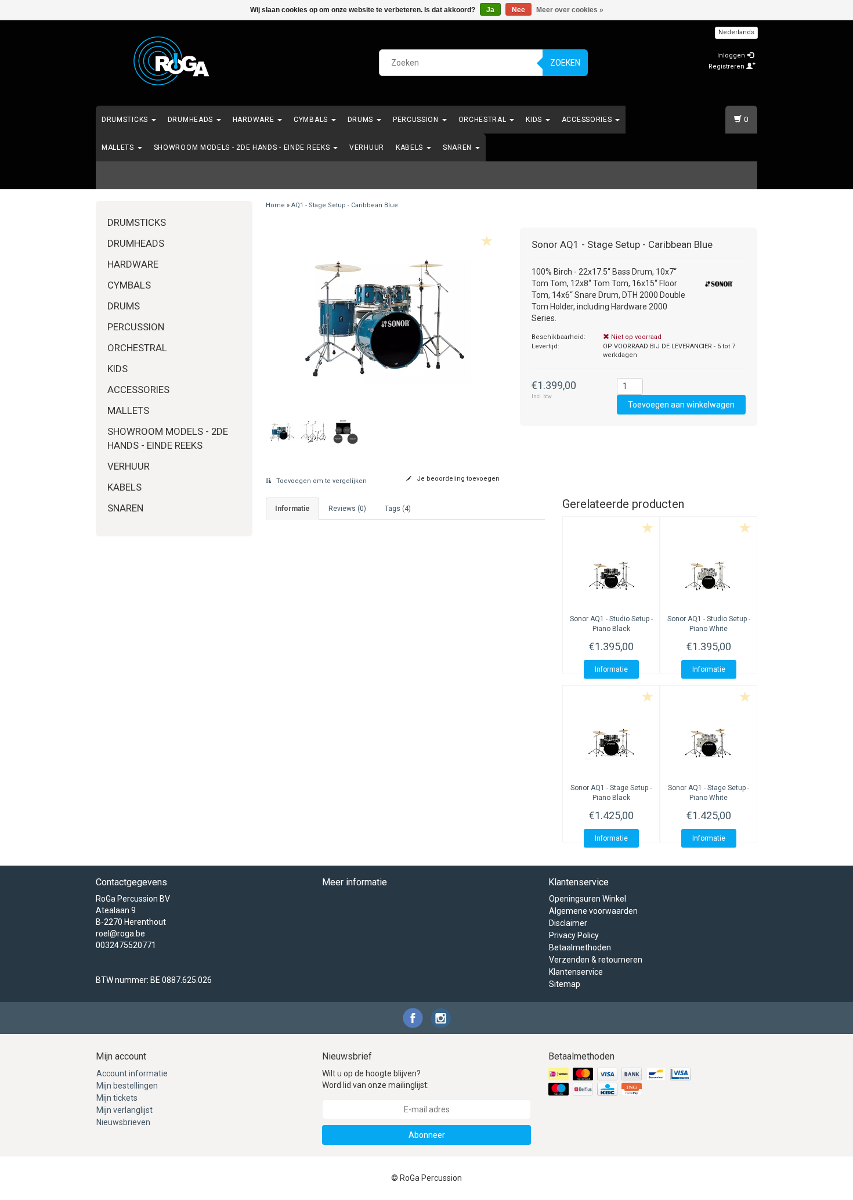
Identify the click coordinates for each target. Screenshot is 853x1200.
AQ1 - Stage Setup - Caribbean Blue (344, 205)
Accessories (588, 120)
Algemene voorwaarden (593, 911)
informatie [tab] (292, 508)
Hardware (254, 120)
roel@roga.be (120, 933)
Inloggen (732, 55)
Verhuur (366, 147)
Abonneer (427, 1135)
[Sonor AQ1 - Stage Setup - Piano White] (708, 742)
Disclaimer (568, 923)
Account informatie (132, 1073)
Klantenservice (576, 971)
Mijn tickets (117, 1097)
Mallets (119, 147)
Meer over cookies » (569, 10)
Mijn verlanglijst (124, 1110)
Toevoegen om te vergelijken (320, 481)
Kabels (410, 147)
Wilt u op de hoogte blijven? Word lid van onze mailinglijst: (375, 1079)
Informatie (611, 669)
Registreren (727, 66)
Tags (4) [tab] (398, 508)
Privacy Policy (574, 935)
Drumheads (191, 120)
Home (275, 205)
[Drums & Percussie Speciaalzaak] (171, 61)
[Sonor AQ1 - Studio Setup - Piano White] (708, 574)
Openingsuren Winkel (587, 898)
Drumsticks (126, 120)
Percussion (417, 120)
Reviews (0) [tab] (347, 508)
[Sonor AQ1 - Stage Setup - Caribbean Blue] (384, 318)
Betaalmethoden (580, 947)
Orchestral (483, 120)
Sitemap (564, 984)
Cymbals (312, 120)
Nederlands (736, 32)
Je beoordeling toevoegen (457, 478)
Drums (361, 120)
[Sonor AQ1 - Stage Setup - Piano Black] (611, 742)
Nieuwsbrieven (123, 1122)
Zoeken (565, 62)
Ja (490, 10)
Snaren (458, 147)
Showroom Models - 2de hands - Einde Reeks (243, 147)
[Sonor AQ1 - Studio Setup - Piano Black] (611, 574)
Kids (535, 120)
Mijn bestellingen (127, 1085)
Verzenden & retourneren (595, 959)
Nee (518, 10)
